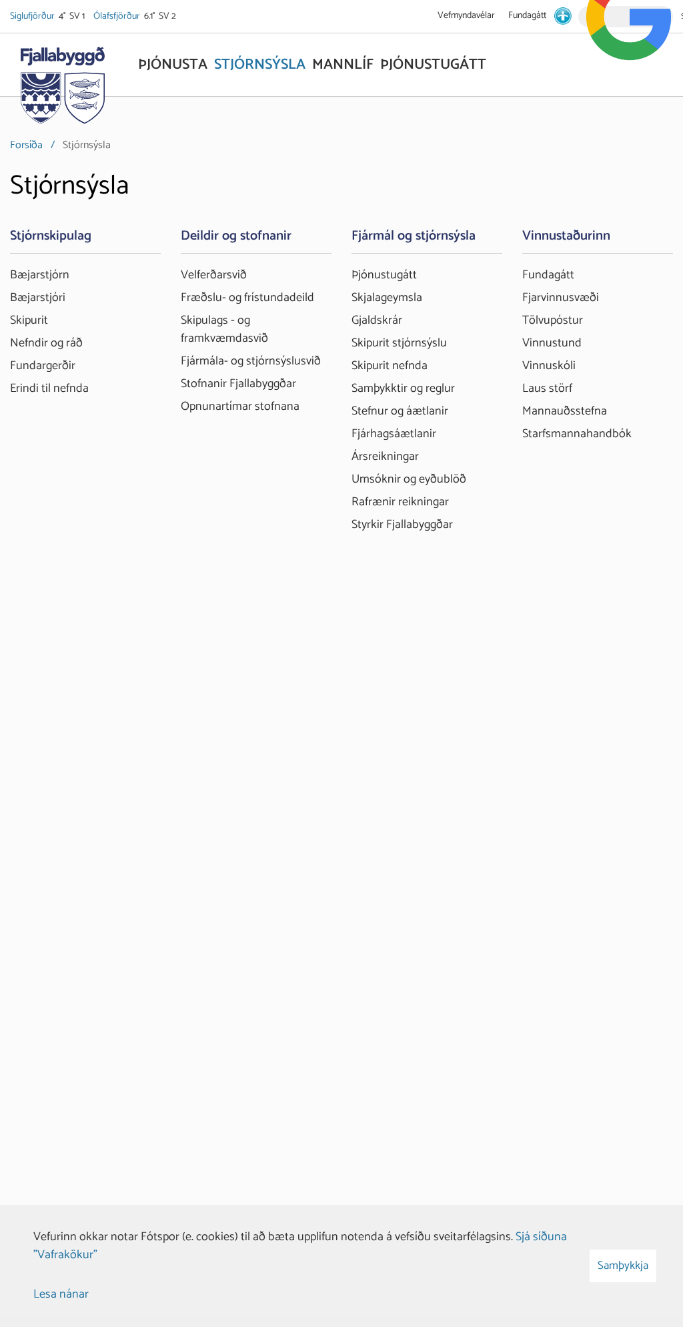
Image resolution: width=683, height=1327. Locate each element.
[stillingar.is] (563, 16)
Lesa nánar (61, 1294)
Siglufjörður (33, 16)
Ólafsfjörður (117, 16)
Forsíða (26, 145)
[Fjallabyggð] (62, 81)
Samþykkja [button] (623, 1265)
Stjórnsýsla (87, 145)
